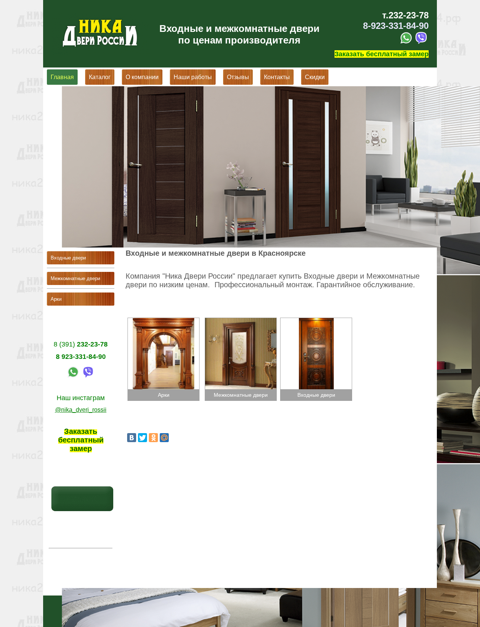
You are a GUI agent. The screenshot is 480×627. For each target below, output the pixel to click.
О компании (142, 77)
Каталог (100, 77)
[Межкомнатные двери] (240, 321)
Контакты (277, 77)
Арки (56, 299)
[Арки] (164, 321)
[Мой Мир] (164, 437)
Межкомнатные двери (75, 278)
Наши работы (193, 77)
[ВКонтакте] (131, 437)
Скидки (315, 77)
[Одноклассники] (153, 437)
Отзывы (238, 77)
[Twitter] (142, 437)
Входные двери (68, 258)
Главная (62, 77)
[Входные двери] (316, 321)
